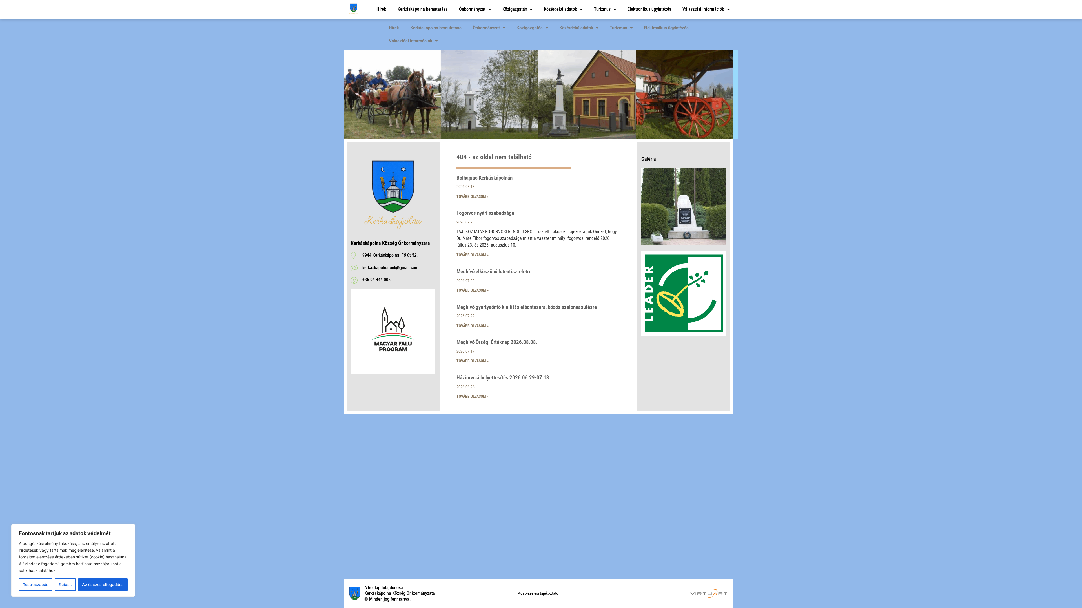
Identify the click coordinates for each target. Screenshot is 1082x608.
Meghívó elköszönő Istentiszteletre (493, 271)
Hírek (381, 9)
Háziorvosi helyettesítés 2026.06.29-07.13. (503, 377)
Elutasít (65, 584)
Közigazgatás (514, 9)
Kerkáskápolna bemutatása (423, 9)
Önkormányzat (472, 9)
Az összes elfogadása (103, 584)
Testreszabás (35, 584)
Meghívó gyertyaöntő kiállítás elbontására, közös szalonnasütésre (526, 307)
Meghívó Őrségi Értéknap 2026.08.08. (496, 342)
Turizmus (602, 9)
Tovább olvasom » (472, 196)
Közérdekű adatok (560, 9)
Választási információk (703, 9)
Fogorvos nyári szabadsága (485, 213)
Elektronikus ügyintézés (649, 9)
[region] (73, 560)
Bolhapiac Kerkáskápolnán (484, 178)
